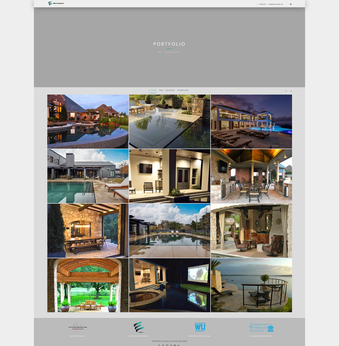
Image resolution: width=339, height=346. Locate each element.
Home (160, 52)
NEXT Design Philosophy (172, 52)
